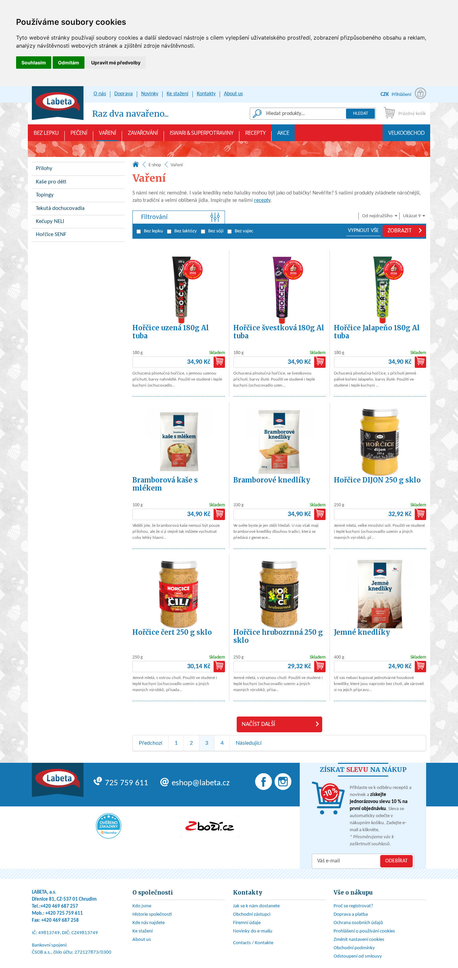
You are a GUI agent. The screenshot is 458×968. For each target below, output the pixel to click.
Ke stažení (177, 94)
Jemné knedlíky (362, 632)
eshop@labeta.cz (201, 783)
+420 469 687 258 (60, 920)
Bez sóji (215, 231)
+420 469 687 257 (59, 906)
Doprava (123, 94)
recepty (262, 200)
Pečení (78, 132)
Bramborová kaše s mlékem (165, 484)
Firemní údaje (247, 922)
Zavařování (143, 132)
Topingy (45, 195)
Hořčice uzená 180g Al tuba (170, 332)
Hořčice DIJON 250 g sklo (377, 480)
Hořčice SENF (51, 234)
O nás (100, 94)
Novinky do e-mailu (252, 931)
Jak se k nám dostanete (256, 906)
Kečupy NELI (50, 221)
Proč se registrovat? (353, 906)
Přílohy (44, 168)
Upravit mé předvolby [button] (115, 62)
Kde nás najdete (148, 922)
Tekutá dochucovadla (60, 208)
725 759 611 (126, 783)
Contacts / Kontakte (253, 943)
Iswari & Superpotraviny (201, 132)
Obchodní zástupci (251, 914)
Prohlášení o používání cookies (364, 931)
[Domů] (135, 165)
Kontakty (206, 94)
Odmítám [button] (68, 62)
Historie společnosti (152, 914)
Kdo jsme (141, 906)
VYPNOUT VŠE (363, 230)
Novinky (149, 94)
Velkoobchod (406, 132)
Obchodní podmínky (354, 948)
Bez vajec (244, 231)
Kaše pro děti (51, 182)
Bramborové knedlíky (271, 480)
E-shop (155, 165)
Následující (249, 743)
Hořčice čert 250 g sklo (172, 632)
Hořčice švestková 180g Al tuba (278, 332)
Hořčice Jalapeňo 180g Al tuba (377, 332)
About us (233, 94)
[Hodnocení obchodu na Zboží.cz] (209, 826)
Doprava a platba (351, 914)
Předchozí (150, 743)
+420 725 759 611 (64, 913)
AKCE (283, 132)
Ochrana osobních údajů (358, 922)
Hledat (360, 113)
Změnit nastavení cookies (359, 939)
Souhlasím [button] (33, 62)
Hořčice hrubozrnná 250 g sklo (278, 636)
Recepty (255, 132)
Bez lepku (46, 132)
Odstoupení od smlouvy (358, 956)
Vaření (107, 132)
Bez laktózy (185, 231)
